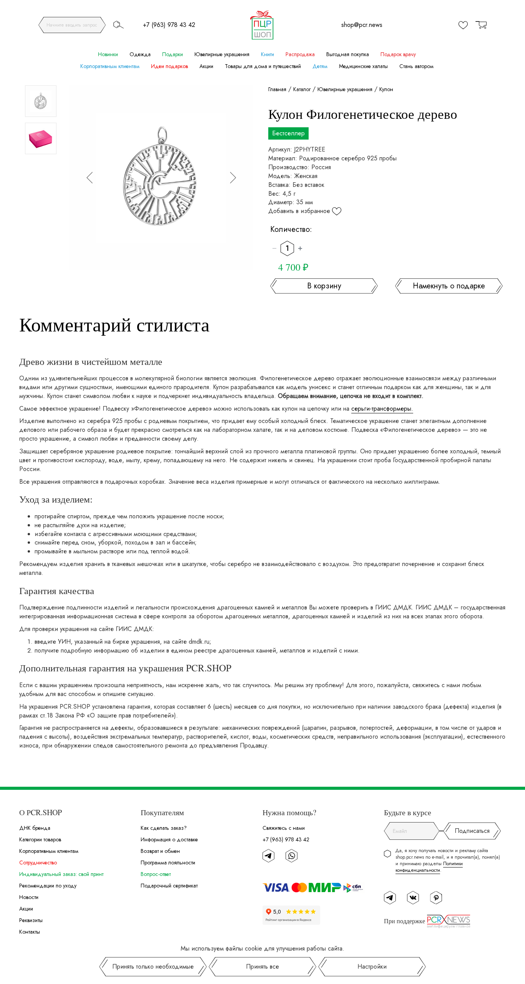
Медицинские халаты (363, 66)
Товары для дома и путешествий (263, 66)
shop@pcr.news (361, 24)
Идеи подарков (169, 66)
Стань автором (416, 66)
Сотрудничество (38, 862)
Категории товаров (40, 839)
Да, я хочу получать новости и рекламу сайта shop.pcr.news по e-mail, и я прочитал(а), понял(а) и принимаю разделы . (447, 860)
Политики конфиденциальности (429, 867)
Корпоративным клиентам (110, 66)
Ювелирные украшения (221, 54)
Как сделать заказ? (164, 828)
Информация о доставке (169, 839)
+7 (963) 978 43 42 (169, 24)
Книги (267, 54)
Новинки (108, 54)
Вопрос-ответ (156, 874)
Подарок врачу (398, 54)
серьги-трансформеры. (382, 408)
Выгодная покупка (347, 54)
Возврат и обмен (160, 851)
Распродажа (300, 54)
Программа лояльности (168, 862)
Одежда (140, 54)
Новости (28, 897)
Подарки (172, 54)
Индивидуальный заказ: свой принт (61, 874)
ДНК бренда (34, 828)
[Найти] (118, 24)
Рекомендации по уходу (47, 885)
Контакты (29, 932)
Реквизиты (31, 920)
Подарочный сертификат (169, 885)
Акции (206, 66)
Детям (319, 66)
